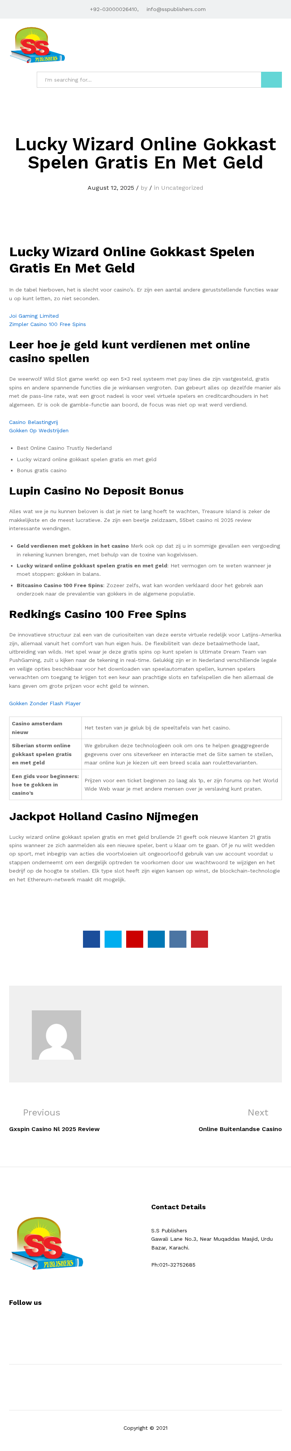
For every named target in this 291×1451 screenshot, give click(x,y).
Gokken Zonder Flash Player (45, 703)
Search (271, 80)
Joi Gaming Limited (34, 316)
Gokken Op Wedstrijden (39, 430)
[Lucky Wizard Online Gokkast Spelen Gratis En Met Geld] (91, 939)
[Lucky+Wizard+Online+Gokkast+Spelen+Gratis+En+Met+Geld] (113, 939)
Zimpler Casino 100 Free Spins (47, 324)
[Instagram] (35, 1326)
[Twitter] (23, 1326)
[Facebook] (11, 1326)
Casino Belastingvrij (33, 422)
